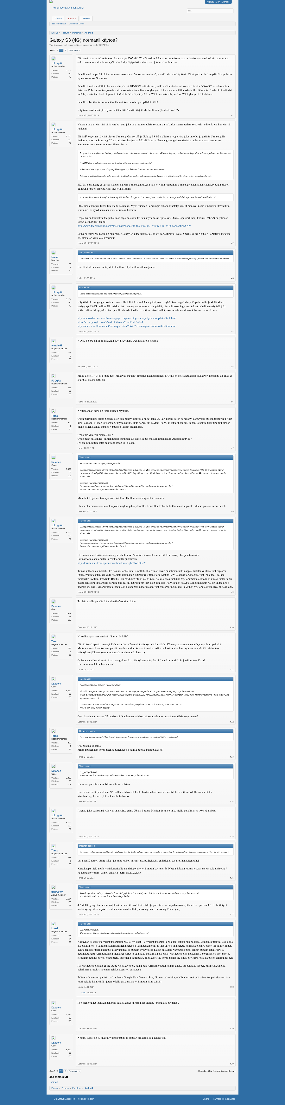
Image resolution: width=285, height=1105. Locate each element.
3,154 (68, 70)
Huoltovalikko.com (85, 1099)
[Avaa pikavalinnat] (233, 32)
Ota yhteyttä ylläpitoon (64, 1099)
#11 (232, 669)
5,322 (68, 469)
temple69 (56, 345)
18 (70, 271)
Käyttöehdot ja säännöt (224, 1099)
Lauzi (54, 928)
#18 (232, 987)
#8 (232, 511)
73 (70, 77)
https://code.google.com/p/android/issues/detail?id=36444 (110, 322)
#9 (232, 592)
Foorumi (72, 18)
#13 (232, 757)
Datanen (56, 462)
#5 (232, 366)
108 (69, 476)
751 (69, 352)
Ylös (102, 1098)
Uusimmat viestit (76, 23)
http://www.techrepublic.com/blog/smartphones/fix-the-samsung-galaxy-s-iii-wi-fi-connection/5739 (134, 226)
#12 (232, 722)
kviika (54, 257)
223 (69, 423)
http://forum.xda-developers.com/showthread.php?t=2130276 (112, 563)
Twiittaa (53, 1082)
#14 (232, 801)
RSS (106, 1098)
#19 (232, 1028)
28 (70, 359)
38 (70, 394)
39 (70, 264)
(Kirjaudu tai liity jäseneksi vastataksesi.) (217, 1071)
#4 (232, 331)
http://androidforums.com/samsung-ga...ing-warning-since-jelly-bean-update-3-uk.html (127, 318)
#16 (232, 878)
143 (69, 935)
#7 (232, 448)
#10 (232, 627)
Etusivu (58, 18)
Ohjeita (206, 1099)
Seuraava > (74, 50)
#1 (232, 115)
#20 (232, 1064)
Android (62, 45)
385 (69, 388)
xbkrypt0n (93, 45)
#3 (232, 278)
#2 (232, 243)
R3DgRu (56, 380)
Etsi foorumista (59, 23)
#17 (232, 914)
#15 (232, 836)
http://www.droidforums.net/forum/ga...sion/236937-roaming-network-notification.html (126, 326)
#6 (232, 402)
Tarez (54, 415)
